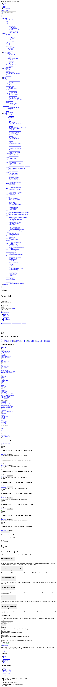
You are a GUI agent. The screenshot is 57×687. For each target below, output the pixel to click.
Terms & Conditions (7, 671)
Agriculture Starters (10, 114)
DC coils (11, 136)
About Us (6, 317)
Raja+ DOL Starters (13, 262)
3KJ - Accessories (13, 164)
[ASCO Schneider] (5, 340)
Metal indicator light (10, 183)
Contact (5, 4)
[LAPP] (37, 340)
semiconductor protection (14, 151)
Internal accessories (13, 176)
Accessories (8, 53)
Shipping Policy (6, 669)
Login (2, 306)
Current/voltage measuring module (16, 247)
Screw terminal (9, 235)
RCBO (7, 210)
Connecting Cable (13, 244)
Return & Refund (7, 670)
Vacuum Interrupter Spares (15, 143)
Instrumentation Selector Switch (16, 268)
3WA (10, 118)
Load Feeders (12, 260)
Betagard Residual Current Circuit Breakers (18, 214)
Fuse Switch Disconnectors (15, 148)
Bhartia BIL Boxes (13, 88)
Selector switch (12, 274)
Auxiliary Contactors (13, 129)
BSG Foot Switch (13, 91)
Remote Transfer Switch (11, 64)
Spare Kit (11, 142)
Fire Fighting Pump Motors (15, 29)
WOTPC (11, 57)
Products (5, 657)
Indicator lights (9, 153)
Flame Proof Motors (13, 31)
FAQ (4, 7)
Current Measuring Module (15, 245)
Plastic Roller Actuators (14, 234)
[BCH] (11, 340)
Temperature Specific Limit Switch (16, 99)
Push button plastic (13, 208)
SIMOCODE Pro (10, 243)
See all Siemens (4, 361)
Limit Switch (9, 93)
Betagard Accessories (13, 171)
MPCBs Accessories (13, 198)
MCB (7, 167)
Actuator (11, 264)
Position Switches (13, 273)
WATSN (11, 56)
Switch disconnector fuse (14, 152)
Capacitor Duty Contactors (15, 131)
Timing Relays (9, 282)
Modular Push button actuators (15, 204)
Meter (7, 186)
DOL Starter (11, 116)
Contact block (12, 267)
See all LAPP (4, 423)
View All (3, 339)
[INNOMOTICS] (31, 340)
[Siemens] (47, 340)
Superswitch (11, 181)
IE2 (7, 21)
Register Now (14, 308)
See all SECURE (4, 398)
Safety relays (12, 225)
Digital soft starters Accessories (16, 254)
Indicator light (12, 184)
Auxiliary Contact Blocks (14, 128)
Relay (7, 215)
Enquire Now (9, 454)
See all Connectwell (5, 374)
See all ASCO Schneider (6, 411)
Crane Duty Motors (10, 19)
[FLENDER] (23, 340)
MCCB (7, 172)
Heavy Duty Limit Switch (14, 94)
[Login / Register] (1, 16)
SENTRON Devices (10, 240)
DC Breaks (11, 82)
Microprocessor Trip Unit (14, 179)
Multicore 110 (12, 39)
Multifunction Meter (10, 72)
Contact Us (7, 319)
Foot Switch (8, 89)
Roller (7, 232)
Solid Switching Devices (14, 227)
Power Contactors (13, 139)
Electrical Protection (13, 173)
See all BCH (3, 386)
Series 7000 (11, 61)
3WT (10, 121)
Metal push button (13, 203)
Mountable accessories (14, 196)
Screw (7, 111)
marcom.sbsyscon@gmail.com (19, 323)
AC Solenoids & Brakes (14, 81)
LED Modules (12, 237)
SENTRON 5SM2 (10, 238)
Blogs (5, 318)
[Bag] (1, 15)
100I (10, 36)
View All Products (5, 443)
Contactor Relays (12, 218)
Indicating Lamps (13, 158)
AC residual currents (13, 239)
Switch (7, 263)
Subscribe (3, 625)
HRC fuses (11, 149)
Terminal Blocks (9, 112)
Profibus (11, 248)
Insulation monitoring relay (15, 222)
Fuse (7, 147)
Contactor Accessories (14, 132)
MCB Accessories (10, 169)
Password (3, 304)
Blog (4, 6)
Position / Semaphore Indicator (13, 73)
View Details (3, 454)
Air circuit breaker (10, 117)
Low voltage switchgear (14, 177)
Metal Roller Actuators (14, 233)
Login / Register (5, 312)
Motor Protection (12, 191)
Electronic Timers (13, 103)
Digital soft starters (13, 258)
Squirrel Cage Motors (13, 32)
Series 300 (11, 59)
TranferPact (8, 67)
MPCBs (8, 197)
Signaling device (12, 209)
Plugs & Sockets (9, 101)
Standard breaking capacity (15, 123)
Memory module (12, 250)
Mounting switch (12, 272)
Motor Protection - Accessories (15, 192)
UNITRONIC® (9, 48)
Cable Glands (12, 44)
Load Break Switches (11, 162)
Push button (8, 201)
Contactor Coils (12, 133)
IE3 (7, 22)
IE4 (7, 23)
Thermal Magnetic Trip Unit (15, 182)
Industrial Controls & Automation (16, 283)
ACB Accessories (13, 122)
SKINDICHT (9, 43)
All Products (7, 315)
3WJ (10, 119)
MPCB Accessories (10, 194)
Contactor (8, 83)
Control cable (12, 37)
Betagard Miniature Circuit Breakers (17, 168)
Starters (7, 255)
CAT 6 (7, 42)
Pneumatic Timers (13, 104)
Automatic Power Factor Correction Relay (18, 217)
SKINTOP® (9, 46)
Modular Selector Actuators (15, 206)
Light (7, 159)
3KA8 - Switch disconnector (15, 163)
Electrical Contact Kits (14, 138)
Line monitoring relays (14, 223)
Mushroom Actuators (13, 207)
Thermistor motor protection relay (16, 229)
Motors (7, 24)
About (4, 3)
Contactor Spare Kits (13, 134)
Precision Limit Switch (14, 98)
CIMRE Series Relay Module (12, 107)
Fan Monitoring (9, 109)
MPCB (7, 188)
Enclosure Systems (10, 86)
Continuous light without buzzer (16, 161)
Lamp (7, 157)
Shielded (11, 51)
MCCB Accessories (13, 178)
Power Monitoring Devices (15, 187)
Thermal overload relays (14, 228)
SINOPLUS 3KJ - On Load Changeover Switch (19, 166)
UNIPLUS (11, 41)
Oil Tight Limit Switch (14, 97)
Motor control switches (14, 270)
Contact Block (12, 202)
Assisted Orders (6, 8)
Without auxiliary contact (14, 193)
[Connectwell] (16, 340)
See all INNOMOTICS (6, 436)
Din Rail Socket (9, 108)
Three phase (8, 76)
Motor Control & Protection (15, 146)
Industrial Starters (13, 220)
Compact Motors (12, 27)
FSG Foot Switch (13, 92)
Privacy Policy (6, 673)
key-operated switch (13, 269)
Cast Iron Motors (12, 26)
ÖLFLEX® (8, 34)
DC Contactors (12, 84)
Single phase (9, 74)
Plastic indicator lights (13, 156)
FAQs (5, 320)
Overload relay (12, 224)
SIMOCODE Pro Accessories (12, 249)
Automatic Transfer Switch (12, 58)
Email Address (4, 301)
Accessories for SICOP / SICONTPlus (17, 127)
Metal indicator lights (13, 154)
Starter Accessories (10, 253)
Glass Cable (11, 38)
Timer (7, 102)
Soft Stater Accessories (11, 252)
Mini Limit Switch (13, 96)
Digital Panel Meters (10, 69)
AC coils (11, 126)
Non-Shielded (12, 49)
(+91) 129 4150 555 (6, 323)
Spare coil (11, 141)
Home (6, 314)
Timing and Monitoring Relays (15, 230)
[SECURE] (42, 340)
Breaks (7, 79)
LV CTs (8, 71)
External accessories (13, 174)
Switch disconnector (13, 275)
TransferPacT (12, 54)
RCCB (7, 213)
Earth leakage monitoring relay (15, 219)
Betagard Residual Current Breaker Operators (19, 212)
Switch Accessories (10, 277)
